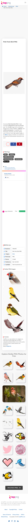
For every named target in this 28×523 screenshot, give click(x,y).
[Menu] (25, 2)
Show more (6, 161)
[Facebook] (13, 144)
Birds (17, 6)
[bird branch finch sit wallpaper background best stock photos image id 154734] (14, 393)
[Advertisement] (14, 25)
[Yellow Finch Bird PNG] (14, 294)
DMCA (22, 514)
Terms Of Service (7, 514)
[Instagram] (15, 521)
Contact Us (8, 346)
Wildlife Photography (8, 156)
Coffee (7, 177)
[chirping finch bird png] (7, 377)
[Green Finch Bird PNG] (14, 310)
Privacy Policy (16, 514)
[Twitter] (9, 521)
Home (4, 6)
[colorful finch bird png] (7, 364)
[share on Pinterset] (19, 144)
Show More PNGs (13, 487)
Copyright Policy (13, 509)
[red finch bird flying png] (20, 364)
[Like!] (8, 144)
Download (23, 211)
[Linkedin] (18, 521)
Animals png (11, 6)
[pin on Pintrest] (10, 361)
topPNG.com (22, 516)
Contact (20, 509)
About (6, 509)
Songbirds (12, 154)
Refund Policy (4, 516)
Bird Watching (18, 159)
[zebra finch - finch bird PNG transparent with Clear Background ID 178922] (14, 278)
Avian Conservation (8, 159)
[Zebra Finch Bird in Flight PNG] (14, 325)
